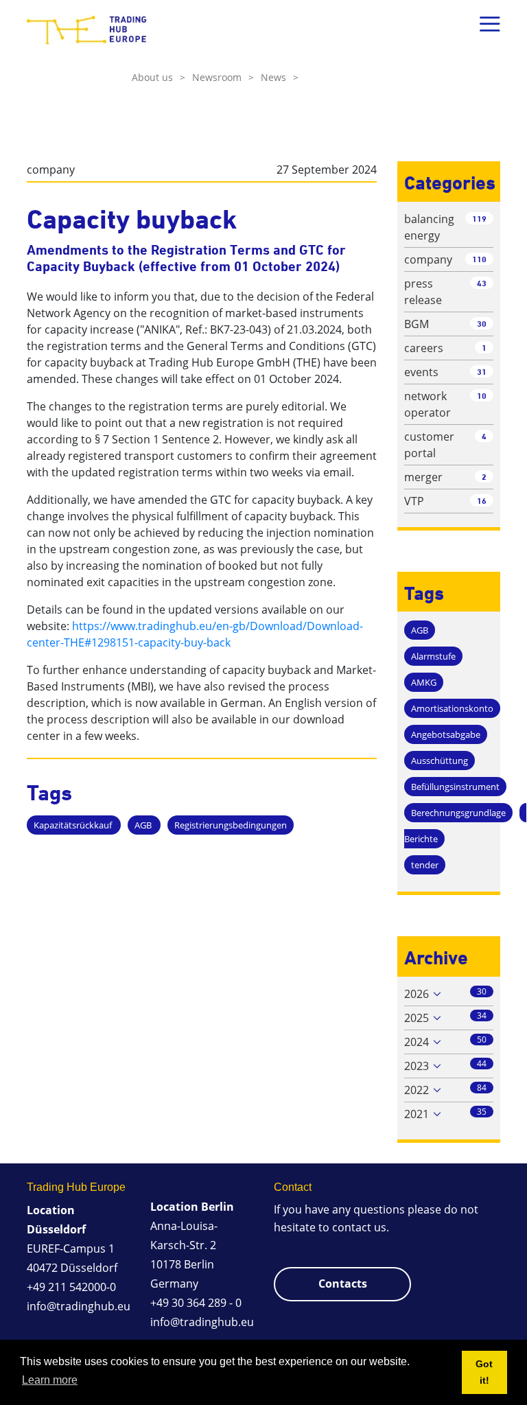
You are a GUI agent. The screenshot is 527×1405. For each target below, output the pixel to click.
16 (482, 501)
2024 (416, 1041)
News (279, 77)
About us (158, 77)
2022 (416, 1090)
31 (482, 372)
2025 (416, 1017)
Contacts (342, 1283)
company (51, 169)
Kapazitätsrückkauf (74, 825)
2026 (416, 993)
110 (479, 259)
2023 (416, 1065)
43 (482, 283)
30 (482, 323)
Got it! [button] (484, 1372)
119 (479, 218)
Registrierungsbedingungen (230, 825)
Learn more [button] (50, 1380)
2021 (416, 1114)
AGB (144, 825)
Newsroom (223, 77)
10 (482, 396)
